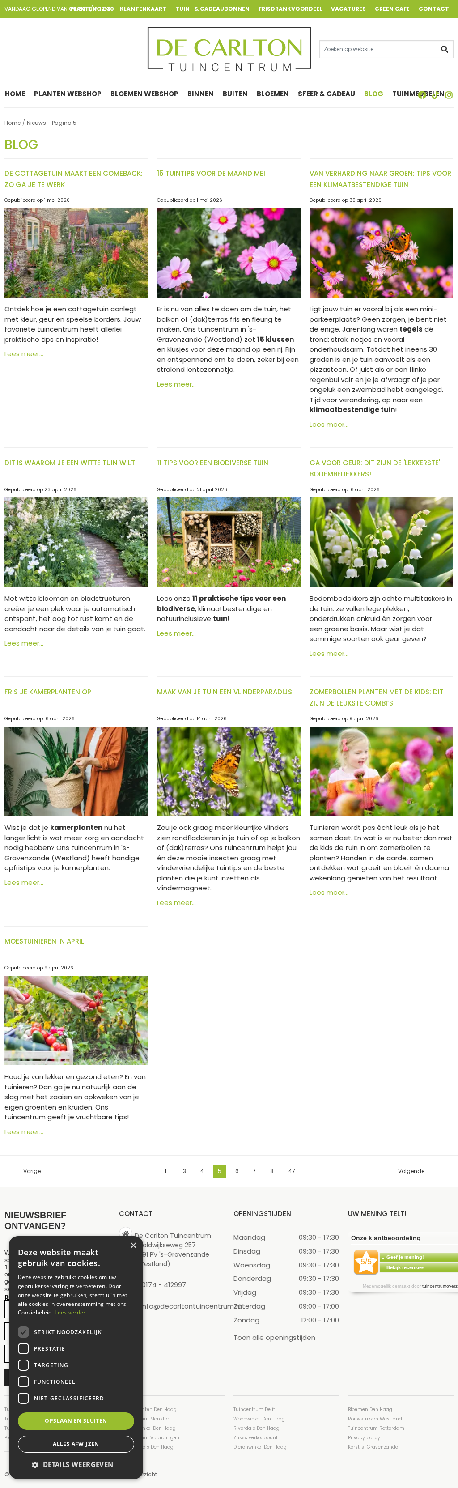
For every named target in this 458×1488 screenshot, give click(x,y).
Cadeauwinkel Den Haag (147, 1428)
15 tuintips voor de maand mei (211, 173)
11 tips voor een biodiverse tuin (212, 463)
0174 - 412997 (164, 1284)
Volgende (411, 1171)
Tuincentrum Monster (144, 1419)
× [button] (133, 1245)
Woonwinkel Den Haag (259, 1419)
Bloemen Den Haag (370, 1409)
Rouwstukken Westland (375, 1419)
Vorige (32, 1171)
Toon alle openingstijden (274, 1337)
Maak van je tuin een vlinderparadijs (224, 692)
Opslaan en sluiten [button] (76, 1420)
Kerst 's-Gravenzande (373, 1447)
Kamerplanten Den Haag (148, 1409)
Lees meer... (23, 353)
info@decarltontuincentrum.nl (191, 1306)
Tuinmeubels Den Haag (146, 1447)
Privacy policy (364, 1437)
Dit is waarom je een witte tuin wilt (69, 463)
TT (435, 94)
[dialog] (76, 1357)
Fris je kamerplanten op (47, 692)
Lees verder (70, 1312)
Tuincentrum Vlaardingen (149, 1437)
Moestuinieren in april (44, 941)
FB (422, 94)
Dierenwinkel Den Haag (260, 1447)
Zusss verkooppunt (255, 1437)
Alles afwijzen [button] (76, 1444)
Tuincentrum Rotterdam (376, 1428)
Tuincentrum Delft (254, 1409)
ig (449, 94)
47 (291, 1171)
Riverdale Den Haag (256, 1428)
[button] (76, 1464)
